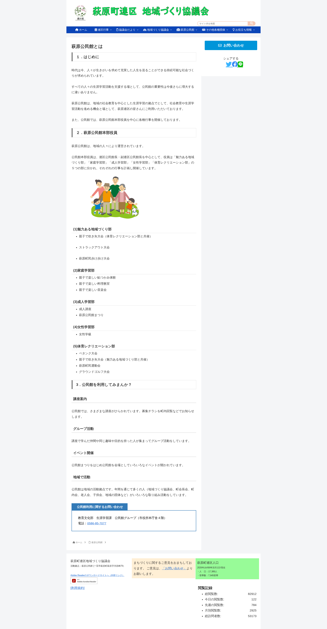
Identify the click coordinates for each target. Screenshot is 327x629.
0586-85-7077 (96, 523)
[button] (251, 23)
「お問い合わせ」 (174, 568)
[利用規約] (77, 588)
